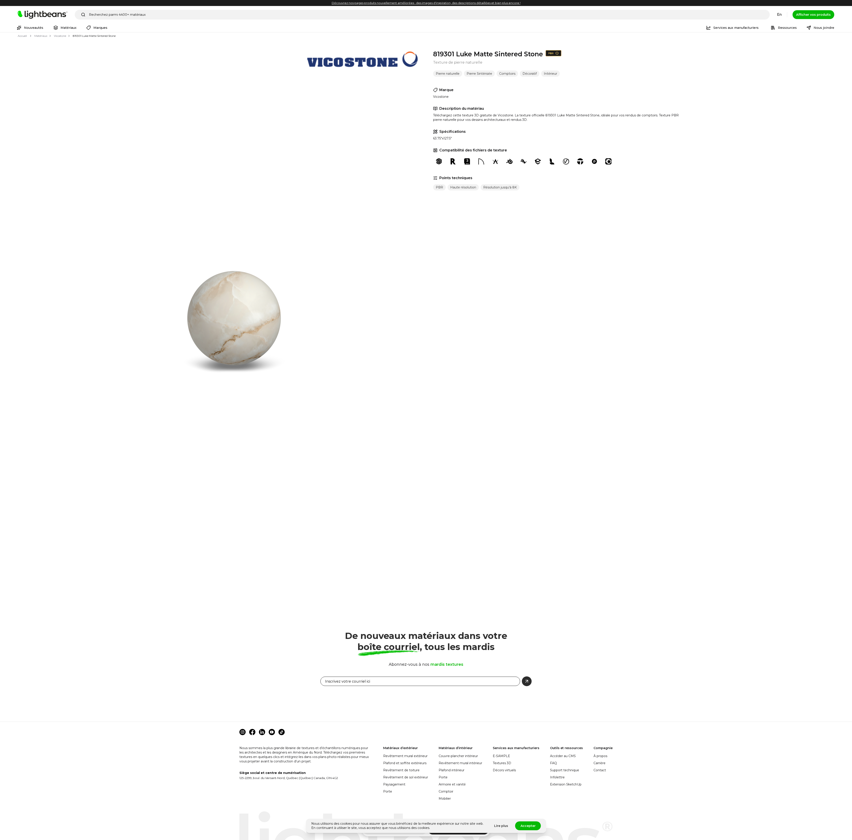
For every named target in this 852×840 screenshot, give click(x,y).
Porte (387, 791)
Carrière (599, 763)
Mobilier (445, 799)
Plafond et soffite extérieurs (404, 763)
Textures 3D (502, 763)
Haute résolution (463, 187)
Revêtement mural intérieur (460, 763)
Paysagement (394, 784)
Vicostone (60, 35)
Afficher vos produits (813, 15)
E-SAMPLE (501, 756)
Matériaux (40, 35)
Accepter (528, 826)
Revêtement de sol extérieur (405, 777)
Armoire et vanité (452, 784)
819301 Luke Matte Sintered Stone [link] (94, 35)
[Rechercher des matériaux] (83, 15)
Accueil (22, 35)
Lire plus (501, 826)
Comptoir (446, 791)
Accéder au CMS (563, 756)
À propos (600, 756)
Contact (600, 770)
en (779, 14)
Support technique (564, 770)
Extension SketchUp (566, 784)
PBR (439, 187)
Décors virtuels (504, 770)
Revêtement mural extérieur (405, 756)
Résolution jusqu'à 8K (500, 187)
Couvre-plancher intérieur (458, 756)
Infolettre (557, 777)
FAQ (553, 763)
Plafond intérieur (451, 770)
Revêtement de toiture (401, 770)
